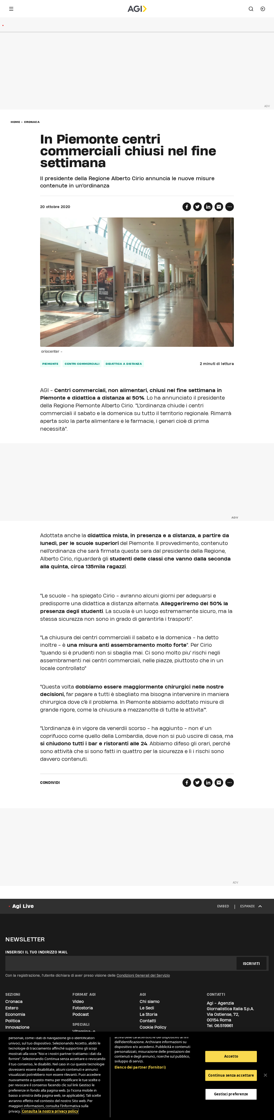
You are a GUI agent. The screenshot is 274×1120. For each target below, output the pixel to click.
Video (78, 1001)
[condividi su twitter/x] (197, 206)
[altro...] (229, 206)
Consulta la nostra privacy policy (50, 1111)
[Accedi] (262, 9)
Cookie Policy (153, 1027)
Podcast (81, 1014)
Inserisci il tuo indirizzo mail (36, 952)
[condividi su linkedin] (208, 206)
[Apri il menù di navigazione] (11, 9)
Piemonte (50, 364)
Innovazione (17, 1027)
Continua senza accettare (231, 1075)
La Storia (148, 1014)
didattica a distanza (124, 364)
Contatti (148, 1020)
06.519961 (223, 1025)
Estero (11, 1007)
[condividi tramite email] (219, 206)
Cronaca (32, 122)
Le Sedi (147, 1007)
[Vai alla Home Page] (137, 8)
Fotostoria (83, 1007)
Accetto (231, 1056)
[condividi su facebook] (186, 206)
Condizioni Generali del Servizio (143, 975)
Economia (15, 1014)
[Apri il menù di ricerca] (251, 9)
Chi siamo (149, 1001)
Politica (12, 1020)
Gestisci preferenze (231, 1094)
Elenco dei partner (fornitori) (140, 1067)
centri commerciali (82, 364)
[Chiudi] (265, 1075)
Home (15, 122)
